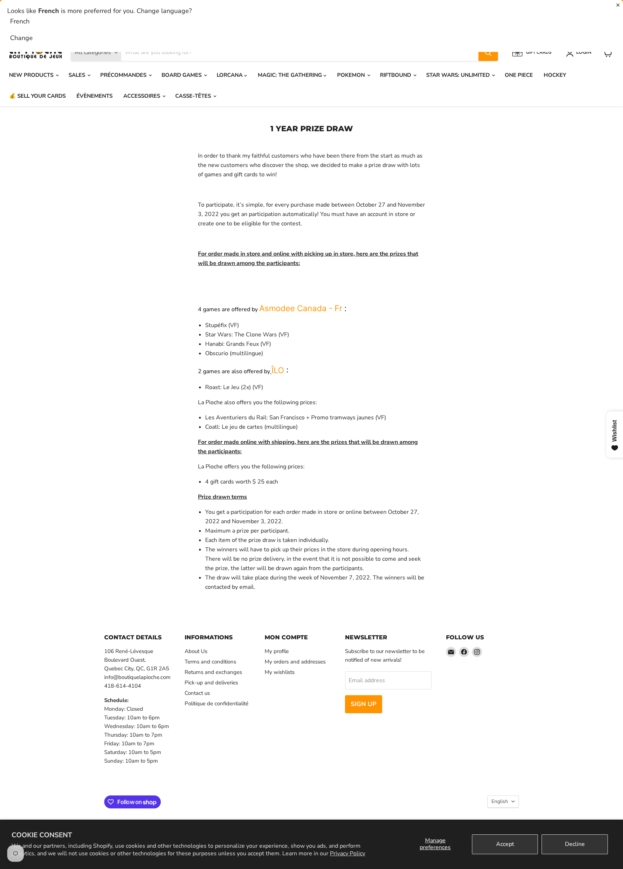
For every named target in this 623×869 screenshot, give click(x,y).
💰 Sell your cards (37, 96)
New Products (32, 75)
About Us (196, 651)
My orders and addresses (295, 661)
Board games (182, 75)
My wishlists (280, 672)
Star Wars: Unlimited (458, 75)
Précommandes (124, 75)
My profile (277, 651)
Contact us (197, 693)
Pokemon (351, 75)
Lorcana (230, 75)
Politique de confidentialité (216, 703)
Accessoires (142, 96)
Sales (78, 75)
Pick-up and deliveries (211, 682)
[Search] (488, 52)
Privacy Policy (347, 853)
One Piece (519, 75)
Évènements (94, 96)
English (499, 801)
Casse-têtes (193, 96)
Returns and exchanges (213, 672)
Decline (575, 844)
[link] (300, 308)
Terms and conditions (210, 661)
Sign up (363, 704)
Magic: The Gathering (290, 75)
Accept (505, 844)
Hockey (555, 75)
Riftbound (396, 75)
